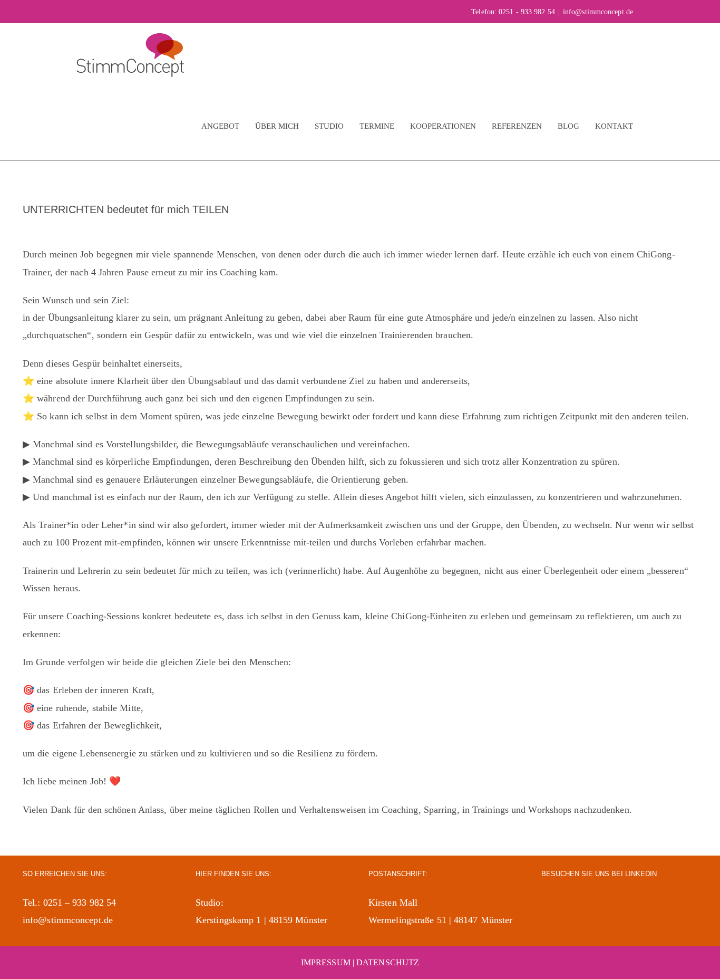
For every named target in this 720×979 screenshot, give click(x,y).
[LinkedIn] (547, 902)
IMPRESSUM (326, 962)
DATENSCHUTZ (387, 962)
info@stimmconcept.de (598, 12)
